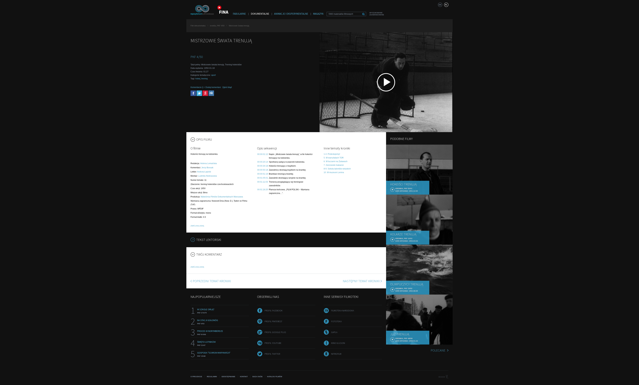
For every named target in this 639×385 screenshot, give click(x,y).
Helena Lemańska (208, 163)
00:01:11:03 (262, 182)
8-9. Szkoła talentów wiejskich (337, 169)
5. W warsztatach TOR (334, 158)
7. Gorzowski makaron (334, 165)
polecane (438, 350)
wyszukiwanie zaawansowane (376, 14)
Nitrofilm (336, 353)
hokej (197, 78)
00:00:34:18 (262, 166)
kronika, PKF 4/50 (217, 26)
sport (213, 75)
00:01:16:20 (262, 189)
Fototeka (336, 321)
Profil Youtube (273, 343)
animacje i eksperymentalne (291, 13)
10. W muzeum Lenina (334, 172)
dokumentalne (260, 13)
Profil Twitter (272, 353)
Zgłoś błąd (227, 87)
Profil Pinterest (273, 321)
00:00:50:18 (262, 170)
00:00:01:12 (262, 154)
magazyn (318, 13)
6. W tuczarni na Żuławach (335, 161)
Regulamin (212, 377)
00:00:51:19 (262, 174)
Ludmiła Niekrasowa (207, 176)
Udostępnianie (228, 377)
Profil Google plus (275, 332)
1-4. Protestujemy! (332, 154)
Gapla (334, 332)
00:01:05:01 (262, 178)
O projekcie (196, 377)
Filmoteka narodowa (342, 310)
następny (361, 281)
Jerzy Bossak (207, 167)
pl (446, 5)
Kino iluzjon (338, 343)
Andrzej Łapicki (204, 172)
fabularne (239, 13)
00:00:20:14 (262, 162)
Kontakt (244, 377)
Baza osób (257, 377)
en (440, 5)
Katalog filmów (274, 377)
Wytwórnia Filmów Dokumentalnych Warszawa (222, 197)
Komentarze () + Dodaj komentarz (206, 87)
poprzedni (212, 281)
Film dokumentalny (198, 26)
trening (204, 78)
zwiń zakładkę (197, 226)
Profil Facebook (274, 310)
